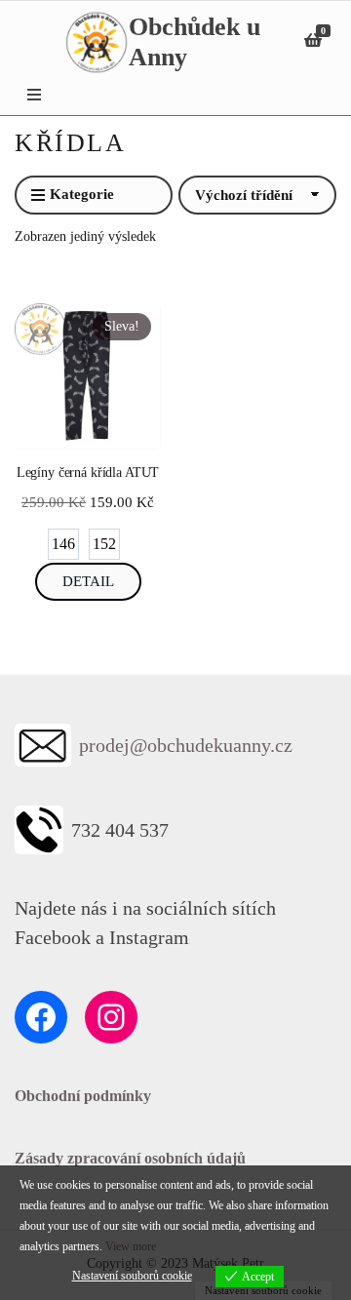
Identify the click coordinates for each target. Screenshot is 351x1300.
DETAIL (88, 581)
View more (130, 1246)
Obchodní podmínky (83, 1095)
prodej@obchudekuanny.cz (185, 745)
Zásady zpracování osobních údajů (130, 1158)
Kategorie (82, 194)
